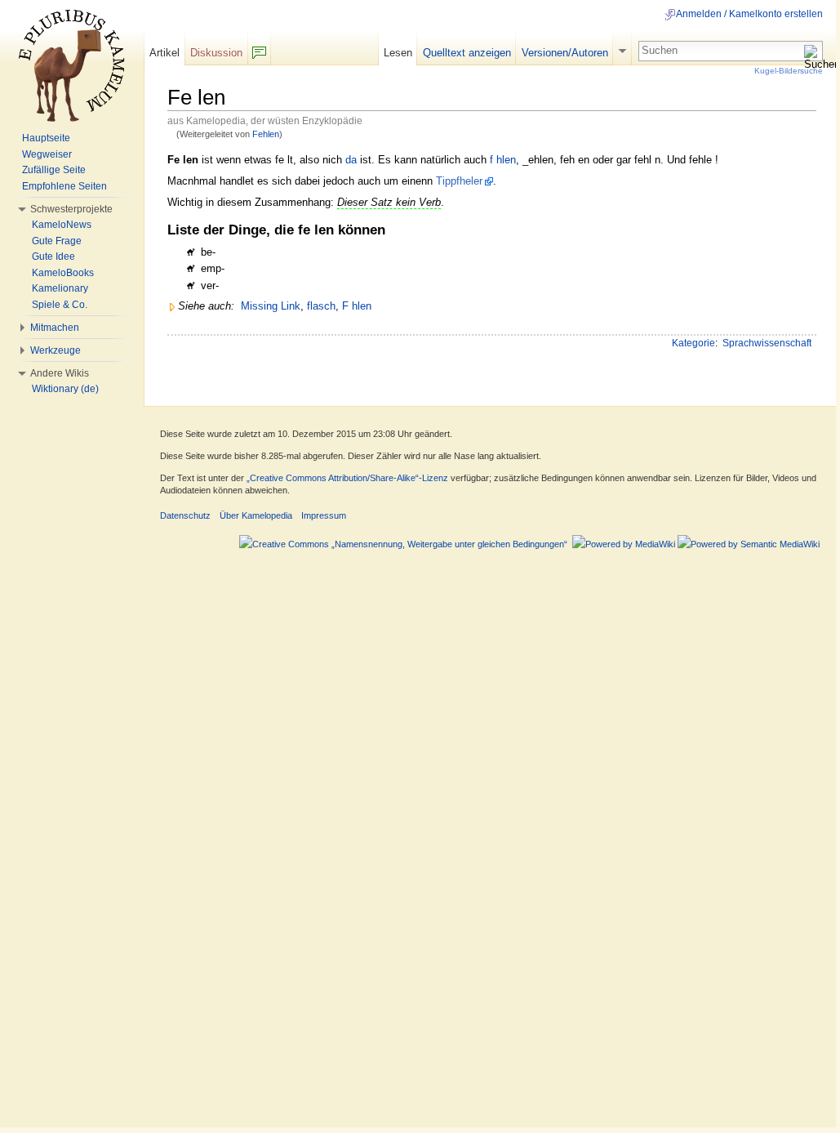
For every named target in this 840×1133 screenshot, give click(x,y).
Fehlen (265, 134)
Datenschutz (185, 515)
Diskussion (216, 53)
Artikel (164, 53)
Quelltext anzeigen (467, 53)
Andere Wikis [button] (59, 373)
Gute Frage (57, 241)
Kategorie (693, 343)
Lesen (398, 53)
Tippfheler (459, 181)
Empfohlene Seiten (64, 186)
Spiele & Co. (59, 304)
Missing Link (270, 306)
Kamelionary (60, 288)
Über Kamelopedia (256, 515)
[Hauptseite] (72, 65)
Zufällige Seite (54, 170)
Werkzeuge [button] (55, 350)
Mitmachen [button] (54, 327)
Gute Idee (53, 256)
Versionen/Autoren (565, 53)
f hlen (503, 160)
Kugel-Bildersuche (788, 70)
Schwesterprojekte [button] (71, 209)
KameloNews (61, 224)
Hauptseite (46, 138)
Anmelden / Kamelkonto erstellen (749, 14)
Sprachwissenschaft (766, 343)
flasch (321, 306)
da (351, 160)
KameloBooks (63, 273)
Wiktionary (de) (65, 389)
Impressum (323, 515)
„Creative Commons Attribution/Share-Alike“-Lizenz (347, 478)
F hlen (356, 306)
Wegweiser (47, 154)
